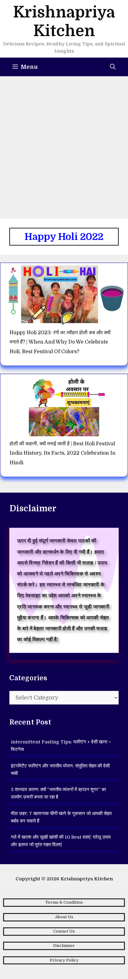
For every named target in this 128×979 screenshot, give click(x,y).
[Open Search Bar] (113, 67)
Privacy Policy (64, 960)
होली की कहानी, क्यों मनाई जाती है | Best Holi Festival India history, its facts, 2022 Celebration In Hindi (63, 453)
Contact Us (64, 931)
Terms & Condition (64, 902)
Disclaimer (64, 945)
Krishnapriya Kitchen (87, 879)
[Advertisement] (64, 143)
